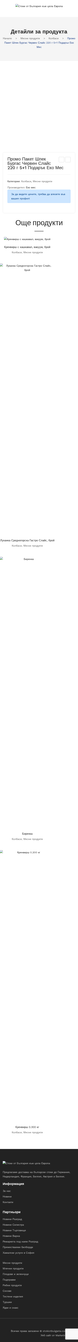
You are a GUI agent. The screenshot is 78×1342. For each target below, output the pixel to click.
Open (5, 10)
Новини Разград (12, 1219)
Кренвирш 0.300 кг (27, 1127)
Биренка (27, 833)
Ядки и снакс (10, 1307)
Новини (7, 1196)
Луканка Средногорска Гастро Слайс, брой (27, 540)
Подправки (9, 1279)
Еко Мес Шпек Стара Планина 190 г (68, 160)
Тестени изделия (13, 1296)
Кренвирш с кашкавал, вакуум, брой (27, 247)
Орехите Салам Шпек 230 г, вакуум (61, 160)
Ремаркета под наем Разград (20, 1241)
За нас (7, 1190)
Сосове (7, 1290)
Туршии (7, 1302)
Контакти (8, 1202)
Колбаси (54, 38)
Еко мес (31, 187)
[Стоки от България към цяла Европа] (39, 5)
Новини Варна (11, 1235)
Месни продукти (30, 38)
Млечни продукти (13, 1268)
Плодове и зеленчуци (16, 1274)
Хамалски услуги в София (18, 1252)
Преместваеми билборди (18, 1247)
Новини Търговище (14, 1230)
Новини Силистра (13, 1224)
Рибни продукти (12, 1285)
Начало (7, 38)
